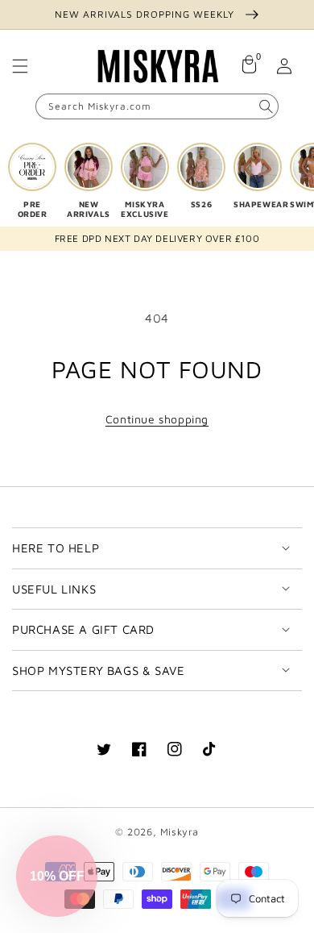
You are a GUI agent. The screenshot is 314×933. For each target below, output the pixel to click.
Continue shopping (157, 419)
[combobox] (157, 106)
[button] (20, 66)
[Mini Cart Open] (249, 66)
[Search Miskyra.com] (266, 106)
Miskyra (179, 832)
